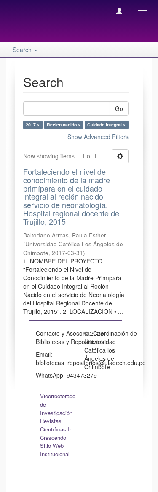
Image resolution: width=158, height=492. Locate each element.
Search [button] (23, 49)
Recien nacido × (63, 124)
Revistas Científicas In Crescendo (56, 429)
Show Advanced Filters (98, 136)
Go (119, 108)
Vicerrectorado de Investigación (57, 404)
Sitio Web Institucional (55, 450)
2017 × (33, 124)
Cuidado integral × (106, 124)
